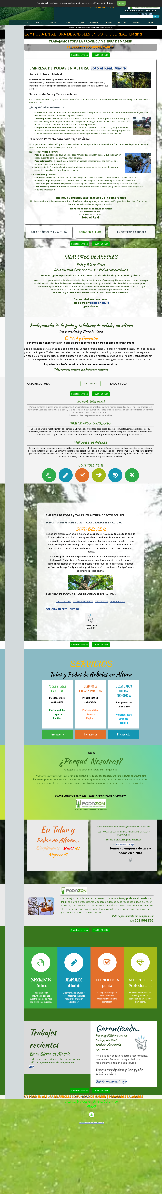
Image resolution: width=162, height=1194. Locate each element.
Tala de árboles (63, 601)
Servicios (136, 22)
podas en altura (99, 302)
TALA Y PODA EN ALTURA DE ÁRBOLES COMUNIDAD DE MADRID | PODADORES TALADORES (80, 1097)
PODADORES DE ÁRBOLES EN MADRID (140, 11)
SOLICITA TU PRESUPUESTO (62, 609)
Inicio (26, 22)
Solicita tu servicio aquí (125, 844)
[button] (40, 897)
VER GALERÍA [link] (90, 383)
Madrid (120, 68)
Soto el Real (101, 68)
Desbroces (121, 22)
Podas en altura (117, 601)
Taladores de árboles (83, 601)
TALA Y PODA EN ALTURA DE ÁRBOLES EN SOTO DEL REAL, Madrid (80, 34)
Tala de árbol (101, 601)
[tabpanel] (145, 14)
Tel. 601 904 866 (100, 55)
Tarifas (151, 22)
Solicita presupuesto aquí (111, 1081)
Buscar (156, 16)
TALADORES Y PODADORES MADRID (90, 47)
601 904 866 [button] (147, 14)
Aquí (31, 1066)
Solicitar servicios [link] (79, 55)
